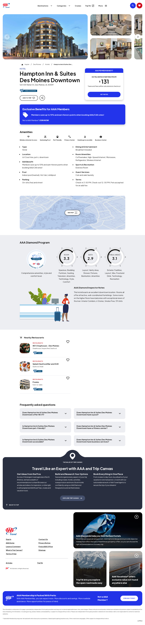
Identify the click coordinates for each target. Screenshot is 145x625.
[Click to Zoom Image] (45, 36)
